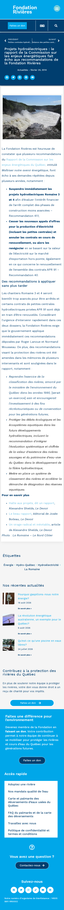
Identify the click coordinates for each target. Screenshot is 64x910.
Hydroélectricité (48, 565)
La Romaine (32, 569)
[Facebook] (14, 890)
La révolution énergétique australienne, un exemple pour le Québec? (39, 619)
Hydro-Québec (25, 565)
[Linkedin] (50, 890)
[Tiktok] (36, 890)
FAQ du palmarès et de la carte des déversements (29, 814)
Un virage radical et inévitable (29, 524)
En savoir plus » (25, 608)
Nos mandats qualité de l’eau (28, 791)
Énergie (8, 565)
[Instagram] (28, 890)
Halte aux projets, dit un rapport (31, 503)
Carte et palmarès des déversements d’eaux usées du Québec (29, 802)
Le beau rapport (20, 513)
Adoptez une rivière (21, 784)
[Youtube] (43, 890)
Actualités (22, 70)
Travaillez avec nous (22, 823)
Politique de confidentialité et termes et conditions (28, 832)
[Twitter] (21, 890)
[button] (57, 8)
